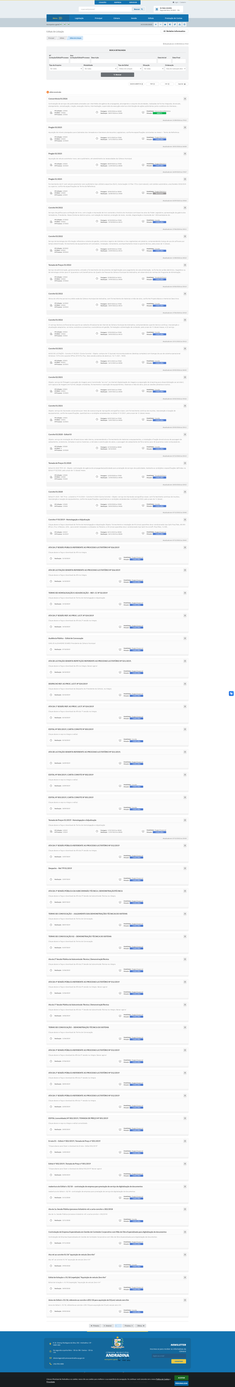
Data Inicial (162, 57)
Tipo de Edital (123, 65)
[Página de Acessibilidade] (184, 24)
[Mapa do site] (179, 24)
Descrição (95, 57)
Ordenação (169, 65)
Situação (146, 65)
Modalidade (88, 65)
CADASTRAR (179, 1361)
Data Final (176, 57)
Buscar (137, 9)
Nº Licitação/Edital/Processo (59, 56)
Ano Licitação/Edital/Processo (80, 56)
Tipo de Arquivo (55, 65)
